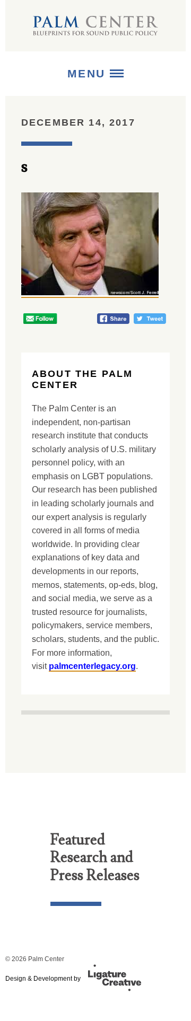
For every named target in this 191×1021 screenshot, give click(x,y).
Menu (88, 73)
